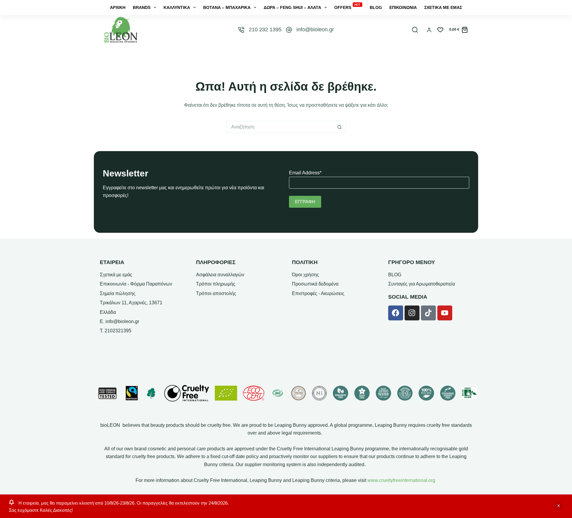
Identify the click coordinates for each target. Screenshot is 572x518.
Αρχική (117, 7)
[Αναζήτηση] (415, 30)
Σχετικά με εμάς (443, 7)
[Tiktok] (428, 312)
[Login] (429, 30)
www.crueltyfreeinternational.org (401, 480)
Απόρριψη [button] (558, 506)
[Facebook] (395, 312)
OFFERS (347, 7)
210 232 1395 (265, 29)
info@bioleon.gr (315, 29)
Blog (376, 7)
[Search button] (340, 127)
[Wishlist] (440, 30)
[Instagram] (412, 312)
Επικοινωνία (403, 7)
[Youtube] (444, 312)
